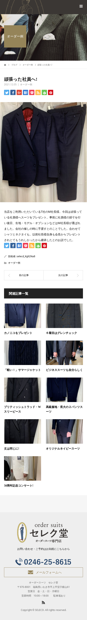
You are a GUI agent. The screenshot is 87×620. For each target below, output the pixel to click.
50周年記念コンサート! (18, 485)
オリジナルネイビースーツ (63, 448)
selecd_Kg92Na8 (26, 256)
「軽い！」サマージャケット (22, 369)
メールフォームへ (49, 572)
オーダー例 (26, 84)
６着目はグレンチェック (61, 332)
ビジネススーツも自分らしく (64, 369)
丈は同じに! (11, 448)
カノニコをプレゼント (18, 332)
